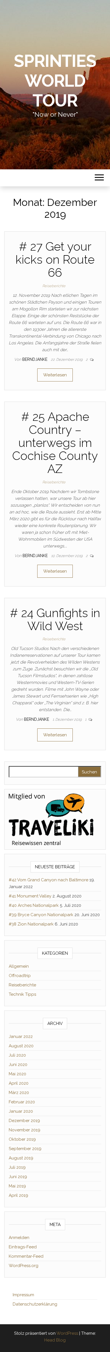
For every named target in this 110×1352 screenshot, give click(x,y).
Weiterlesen (55, 375)
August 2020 (21, 1045)
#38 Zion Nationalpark (31, 924)
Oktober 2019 (22, 1139)
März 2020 (19, 1092)
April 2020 (18, 1083)
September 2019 (25, 1148)
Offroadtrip (20, 975)
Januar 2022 (21, 1036)
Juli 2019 (17, 1167)
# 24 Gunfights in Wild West (55, 619)
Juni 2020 (18, 1064)
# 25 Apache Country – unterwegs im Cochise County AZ (55, 443)
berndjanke (35, 359)
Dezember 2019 (24, 1120)
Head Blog (55, 1340)
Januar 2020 (21, 1111)
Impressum (23, 1294)
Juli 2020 (17, 1055)
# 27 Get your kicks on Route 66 (55, 260)
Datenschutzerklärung (35, 1304)
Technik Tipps (22, 994)
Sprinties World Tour (55, 80)
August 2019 (21, 1158)
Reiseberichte (53, 286)
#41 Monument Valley (30, 896)
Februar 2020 (22, 1101)
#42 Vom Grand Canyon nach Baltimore (48, 879)
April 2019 (18, 1195)
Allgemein (19, 966)
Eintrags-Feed (23, 1246)
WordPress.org (23, 1265)
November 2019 (24, 1130)
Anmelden (19, 1237)
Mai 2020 (17, 1073)
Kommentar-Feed (26, 1256)
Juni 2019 (18, 1176)
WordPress (67, 1333)
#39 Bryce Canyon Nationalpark (41, 914)
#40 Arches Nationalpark (34, 905)
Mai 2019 (17, 1186)
